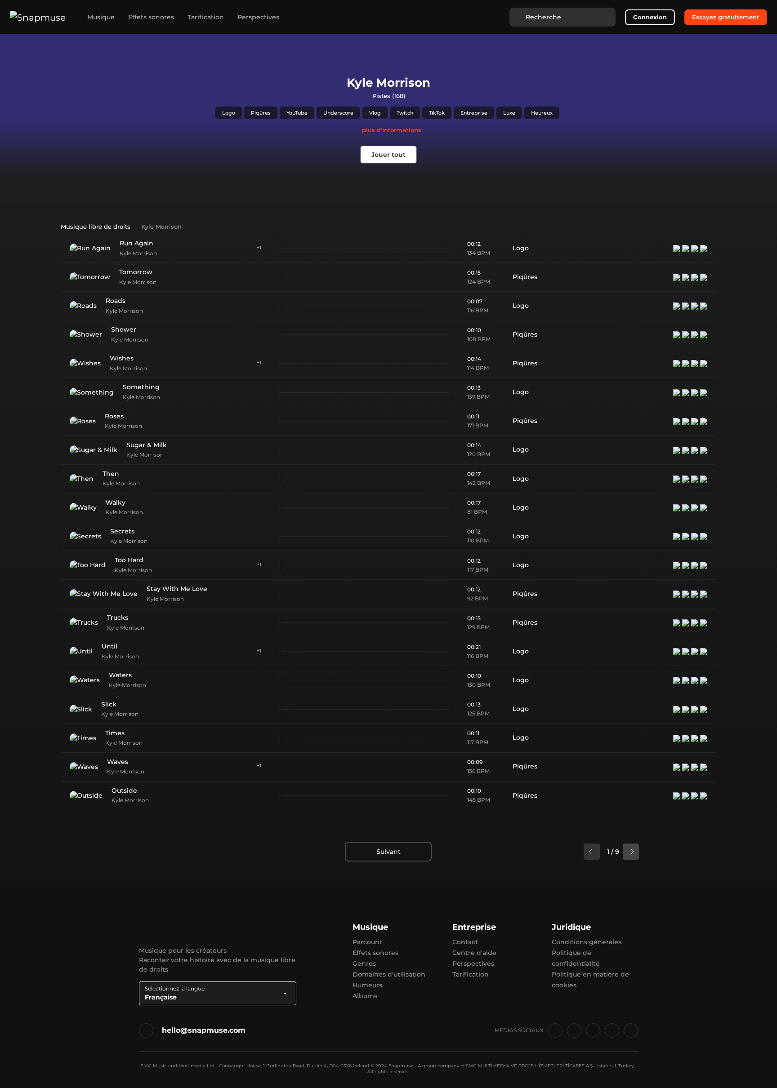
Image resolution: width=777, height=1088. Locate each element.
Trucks (117, 617)
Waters (120, 675)
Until (109, 646)
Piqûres (261, 113)
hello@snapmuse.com (204, 1030)
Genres (364, 963)
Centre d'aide (474, 953)
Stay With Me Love (177, 589)
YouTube (297, 113)
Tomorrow (135, 272)
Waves (117, 762)
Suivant (388, 852)
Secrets (122, 531)
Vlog (375, 113)
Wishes (122, 358)
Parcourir (367, 942)
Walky (115, 502)
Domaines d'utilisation (389, 974)
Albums (365, 996)
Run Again (136, 243)
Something (141, 387)
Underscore (338, 113)
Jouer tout (388, 155)
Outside (124, 790)
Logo (228, 113)
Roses (114, 416)
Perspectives (258, 17)
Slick (108, 704)
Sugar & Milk (146, 445)
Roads (115, 301)
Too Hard (129, 560)
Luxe (509, 113)
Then (111, 474)
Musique (101, 17)
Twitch (405, 113)
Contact (465, 942)
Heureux (542, 113)
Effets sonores (151, 17)
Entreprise (473, 113)
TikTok (437, 113)
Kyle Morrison (138, 253)
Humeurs (367, 985)
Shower (123, 329)
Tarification (206, 17)
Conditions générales (586, 942)
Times (115, 733)
